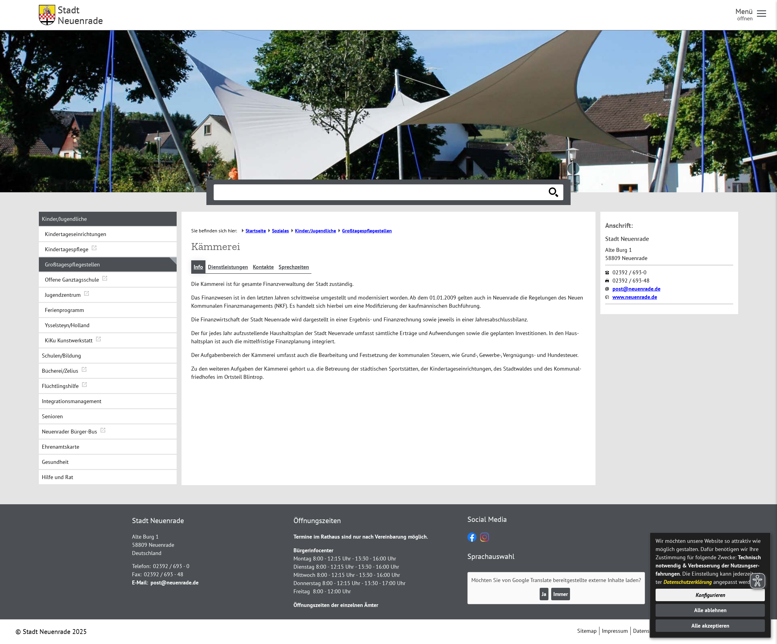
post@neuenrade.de (636, 288)
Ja (544, 594)
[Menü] (764, 13)
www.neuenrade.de (634, 296)
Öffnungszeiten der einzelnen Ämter (335, 604)
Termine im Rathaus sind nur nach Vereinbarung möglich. (360, 536)
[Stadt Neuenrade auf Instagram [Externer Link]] (484, 539)
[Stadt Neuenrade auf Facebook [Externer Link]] (472, 539)
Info (198, 266)
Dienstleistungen (228, 266)
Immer (560, 594)
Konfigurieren (710, 594)
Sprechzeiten (294, 266)
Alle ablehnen (710, 610)
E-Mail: (140, 582)
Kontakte (263, 266)
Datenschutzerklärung (687, 581)
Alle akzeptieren (710, 625)
